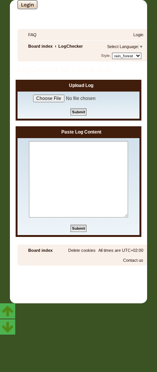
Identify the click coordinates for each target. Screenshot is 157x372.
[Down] (7, 327)
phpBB (58, 281)
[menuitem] (29, 34)
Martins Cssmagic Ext (98, 287)
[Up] (7, 311)
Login (27, 4)
